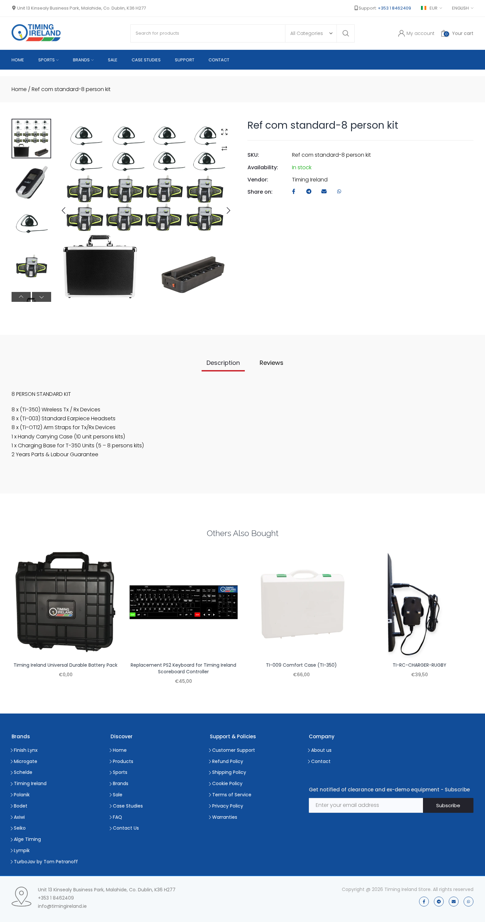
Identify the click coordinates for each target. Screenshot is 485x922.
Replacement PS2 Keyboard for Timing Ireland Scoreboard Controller (183, 668)
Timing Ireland (310, 179)
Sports (120, 772)
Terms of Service (231, 794)
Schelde (23, 772)
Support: (385, 8)
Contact (321, 761)
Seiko (20, 828)
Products (123, 761)
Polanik (22, 794)
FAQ (117, 817)
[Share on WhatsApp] (339, 192)
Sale (117, 794)
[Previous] (69, 210)
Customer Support (233, 750)
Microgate (25, 761)
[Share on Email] (324, 192)
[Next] (223, 210)
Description (223, 363)
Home (19, 89)
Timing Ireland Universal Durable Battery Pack (65, 665)
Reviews (271, 363)
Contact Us (126, 828)
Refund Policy (227, 761)
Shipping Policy (229, 772)
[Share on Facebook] (293, 192)
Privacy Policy (227, 806)
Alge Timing (27, 839)
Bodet (20, 806)
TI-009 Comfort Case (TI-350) (301, 665)
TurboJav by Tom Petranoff (46, 861)
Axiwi (19, 817)
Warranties (224, 817)
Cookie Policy (227, 783)
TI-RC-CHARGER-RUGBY (419, 665)
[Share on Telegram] (308, 192)
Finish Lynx (26, 750)
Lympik (22, 850)
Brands (120, 783)
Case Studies (128, 806)
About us (321, 750)
